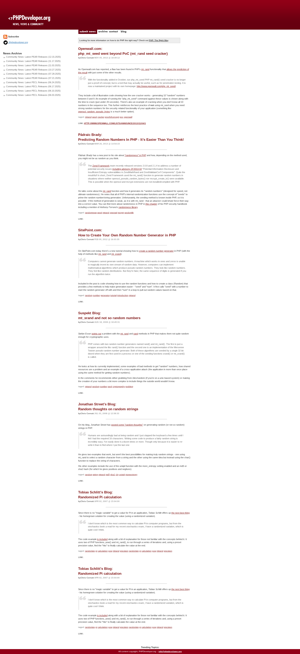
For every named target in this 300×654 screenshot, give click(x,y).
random (88, 295)
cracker (101, 117)
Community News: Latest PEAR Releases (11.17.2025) (33, 61)
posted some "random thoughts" (127, 425)
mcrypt (121, 212)
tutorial (113, 295)
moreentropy (131, 474)
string (95, 474)
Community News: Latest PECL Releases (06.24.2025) (33, 82)
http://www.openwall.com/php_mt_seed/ (156, 86)
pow (110, 551)
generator (105, 295)
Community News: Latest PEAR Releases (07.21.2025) (33, 78)
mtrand (88, 117)
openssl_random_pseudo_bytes (94, 111)
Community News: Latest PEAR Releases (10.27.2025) (33, 69)
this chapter (151, 204)
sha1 (112, 474)
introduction (122, 295)
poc (121, 117)
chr (117, 474)
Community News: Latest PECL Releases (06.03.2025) (33, 95)
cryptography (119, 386)
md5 (108, 474)
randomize (90, 551)
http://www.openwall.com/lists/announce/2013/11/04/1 (115, 123)
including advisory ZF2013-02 (127, 169)
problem (129, 386)
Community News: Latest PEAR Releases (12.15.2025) (33, 57)
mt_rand (145, 69)
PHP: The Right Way (158, 40)
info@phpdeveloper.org (170, 651)
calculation (103, 551)
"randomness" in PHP (135, 155)
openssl (113, 212)
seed (94, 117)
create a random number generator (156, 251)
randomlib (129, 212)
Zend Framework (101, 165)
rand (135, 333)
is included (102, 539)
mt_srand (116, 254)
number (96, 295)
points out (96, 333)
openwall (128, 117)
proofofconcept (112, 117)
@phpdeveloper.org (18, 42)
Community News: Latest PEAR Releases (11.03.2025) (33, 65)
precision (124, 551)
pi (96, 551)
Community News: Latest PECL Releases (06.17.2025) (33, 86)
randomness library (128, 207)
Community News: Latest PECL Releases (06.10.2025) (33, 90)
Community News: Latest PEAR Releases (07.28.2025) (33, 74)
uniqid (122, 474)
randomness (91, 212)
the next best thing (180, 513)
